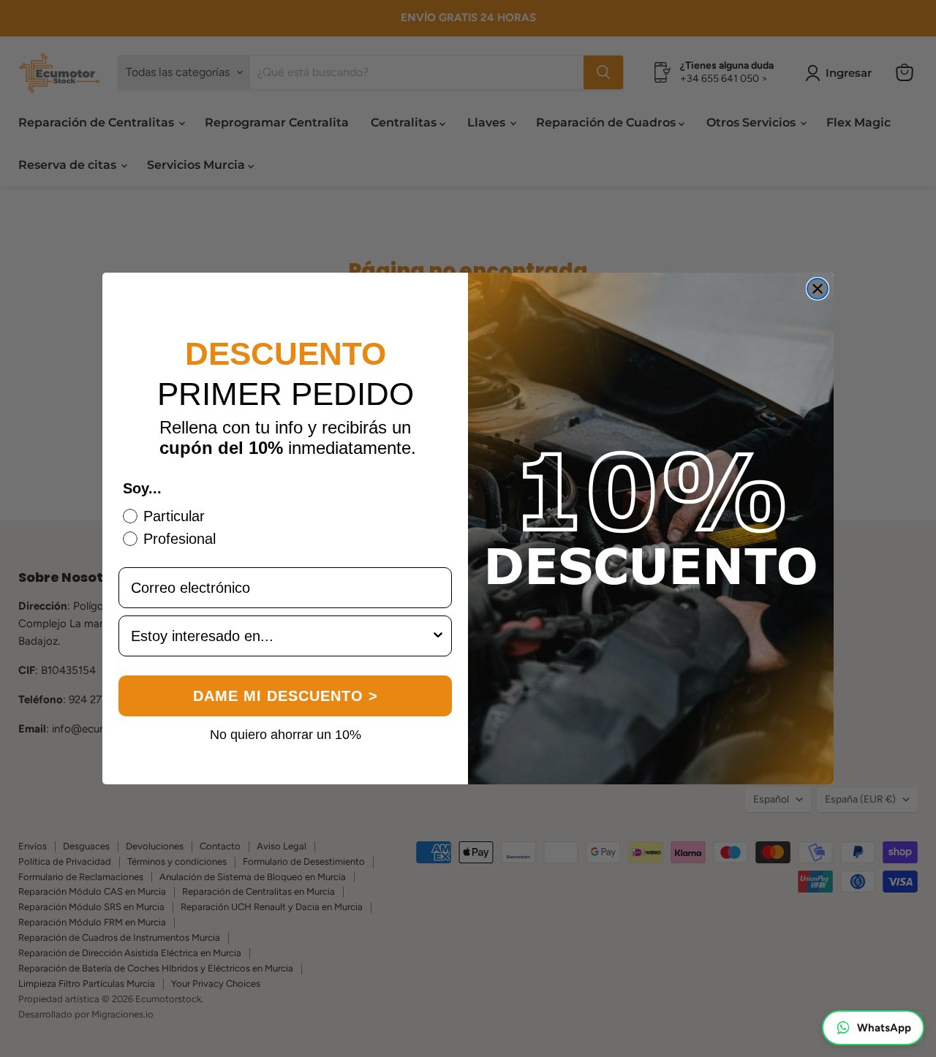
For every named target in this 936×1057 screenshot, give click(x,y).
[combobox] (281, 636)
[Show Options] (438, 636)
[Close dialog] (817, 289)
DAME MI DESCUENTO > (285, 696)
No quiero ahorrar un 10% (285, 734)
